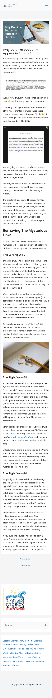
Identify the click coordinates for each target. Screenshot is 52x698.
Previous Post (26, 559)
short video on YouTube (22, 437)
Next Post (26, 565)
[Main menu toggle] (46, 5)
